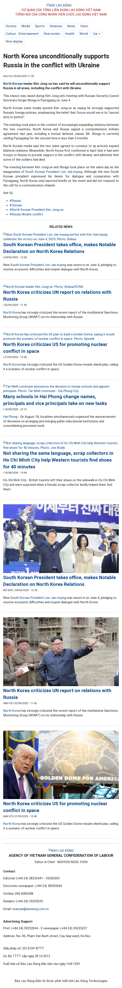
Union (84, 26)
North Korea (12, 312)
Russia (81, 112)
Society (11, 26)
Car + (96, 34)
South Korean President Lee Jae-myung (38, 265)
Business (56, 26)
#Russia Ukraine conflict (26, 214)
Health (69, 34)
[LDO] (61, 236)
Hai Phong (10, 417)
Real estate (52, 34)
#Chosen (16, 205)
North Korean (13, 84)
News (71, 26)
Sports (40, 26)
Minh (16, 480)
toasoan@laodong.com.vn (30, 909)
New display (14, 41)
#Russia (15, 201)
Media (25, 26)
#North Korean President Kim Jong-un (36, 210)
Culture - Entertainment (22, 34)
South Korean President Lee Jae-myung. (54, 172)
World (83, 34)
